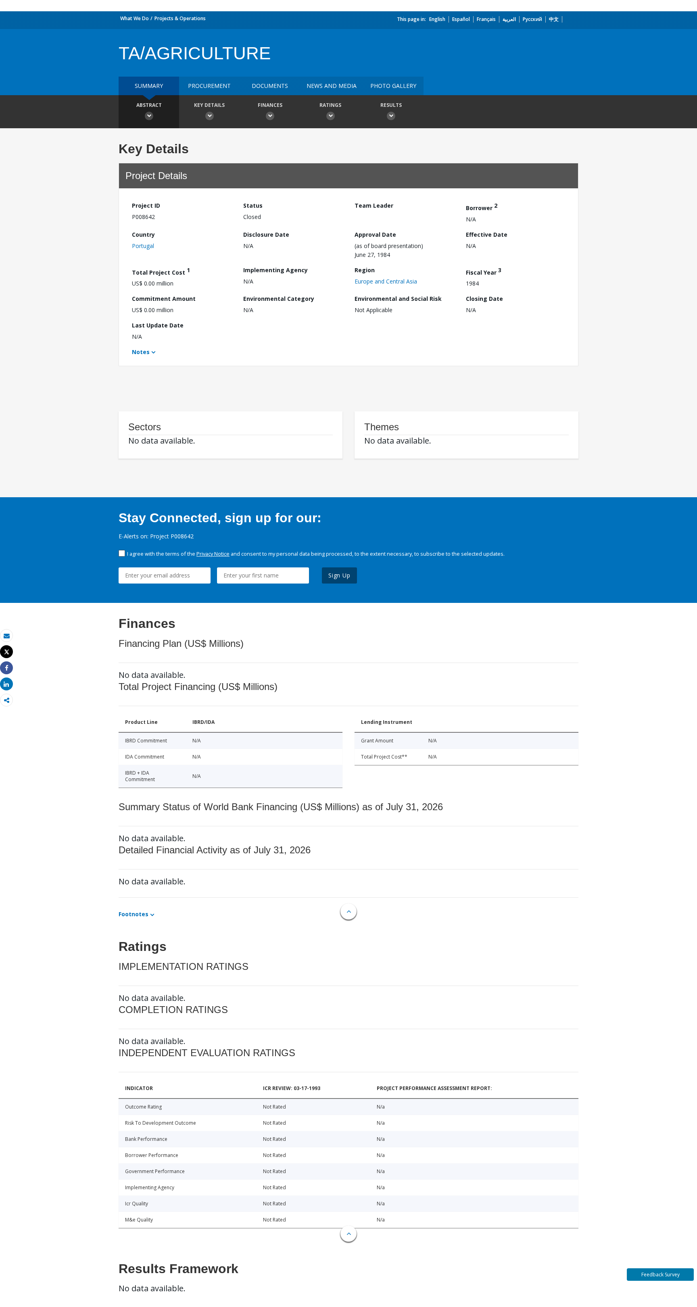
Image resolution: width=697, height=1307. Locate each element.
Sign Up (339, 575)
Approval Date (375, 234)
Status (253, 205)
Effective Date (486, 234)
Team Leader (374, 205)
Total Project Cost (161, 271)
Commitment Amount (164, 298)
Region (365, 270)
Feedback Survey (660, 1274)
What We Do (134, 18)
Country (143, 234)
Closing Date (484, 298)
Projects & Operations (180, 18)
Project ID (146, 205)
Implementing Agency (275, 270)
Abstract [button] (149, 105)
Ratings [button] (330, 105)
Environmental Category (278, 298)
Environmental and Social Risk (398, 298)
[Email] (6, 636)
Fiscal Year (483, 271)
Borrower (481, 207)
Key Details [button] (209, 105)
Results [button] (391, 105)
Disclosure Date (266, 234)
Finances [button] (270, 105)
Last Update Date (158, 325)
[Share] (6, 668)
